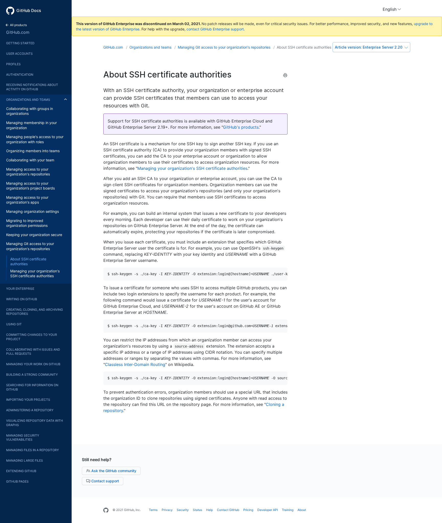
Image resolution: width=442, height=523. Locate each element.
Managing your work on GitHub (33, 364)
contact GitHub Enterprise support (215, 29)
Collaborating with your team (30, 160)
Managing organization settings (32, 211)
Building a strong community (32, 374)
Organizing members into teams (33, 151)
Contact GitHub (228, 510)
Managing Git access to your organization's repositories (30, 246)
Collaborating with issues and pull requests (33, 352)
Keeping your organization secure (34, 234)
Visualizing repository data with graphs (34, 423)
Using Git (14, 324)
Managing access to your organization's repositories (28, 171)
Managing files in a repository (32, 450)
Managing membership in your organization (31, 125)
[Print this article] (285, 76)
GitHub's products (241, 127)
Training (287, 510)
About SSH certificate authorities (28, 261)
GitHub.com (17, 32)
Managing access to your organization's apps (27, 200)
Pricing (248, 510)
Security (183, 510)
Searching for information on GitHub (32, 387)
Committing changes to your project (31, 337)
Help (209, 510)
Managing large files (24, 460)
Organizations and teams (28, 100)
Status (197, 510)
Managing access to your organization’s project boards (30, 186)
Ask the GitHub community (113, 471)
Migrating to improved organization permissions (27, 223)
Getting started (20, 43)
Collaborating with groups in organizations (29, 111)
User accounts (19, 53)
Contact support (104, 481)
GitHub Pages (17, 481)
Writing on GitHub (21, 299)
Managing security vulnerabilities (22, 437)
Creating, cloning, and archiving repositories (34, 312)
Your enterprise (20, 289)
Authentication (19, 74)
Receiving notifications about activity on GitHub (32, 87)
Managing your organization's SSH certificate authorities (35, 273)
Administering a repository (29, 410)
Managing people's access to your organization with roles (34, 139)
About (301, 510)
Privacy (167, 510)
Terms (153, 510)
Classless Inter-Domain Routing (135, 364)
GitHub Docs (28, 10)
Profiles (13, 64)
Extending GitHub (21, 471)
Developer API (267, 510)
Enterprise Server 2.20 (369, 47)
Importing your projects (28, 400)
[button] (392, 9)
